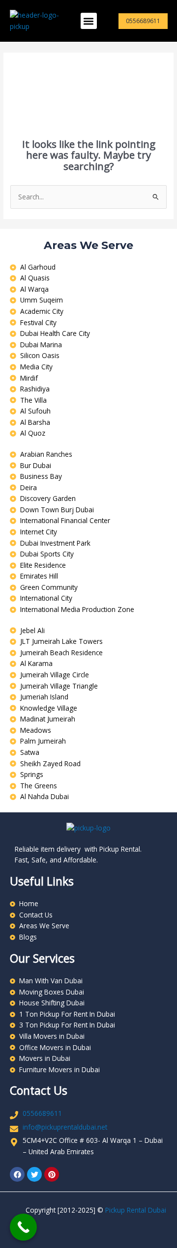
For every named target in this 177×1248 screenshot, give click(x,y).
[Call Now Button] (23, 1227)
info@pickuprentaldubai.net (65, 1127)
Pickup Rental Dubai (135, 1210)
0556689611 (42, 1113)
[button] (89, 21)
